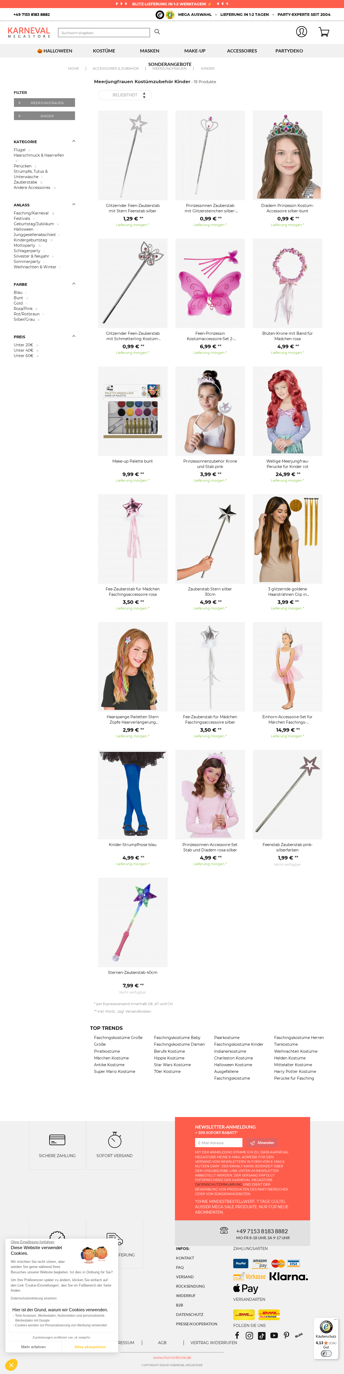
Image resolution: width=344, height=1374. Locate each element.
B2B (179, 1305)
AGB (162, 1342)
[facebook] (239, 1337)
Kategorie (25, 141)
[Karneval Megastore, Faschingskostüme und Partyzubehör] (29, 32)
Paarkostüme (226, 1037)
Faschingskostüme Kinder (238, 1044)
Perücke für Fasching (294, 1078)
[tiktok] (264, 1337)
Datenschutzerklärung (218, 1184)
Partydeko (289, 51)
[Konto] (302, 32)
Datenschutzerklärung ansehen (34, 1298)
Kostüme (104, 51)
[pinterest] (289, 1337)
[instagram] (252, 1337)
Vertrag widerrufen (214, 1342)
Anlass (22, 205)
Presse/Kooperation (196, 1324)
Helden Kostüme (290, 1058)
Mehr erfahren (33, 1347)
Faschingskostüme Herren (299, 1037)
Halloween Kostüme (233, 1064)
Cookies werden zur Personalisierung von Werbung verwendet (61, 1325)
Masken (149, 51)
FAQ (180, 1267)
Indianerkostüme (230, 1051)
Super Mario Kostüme (114, 1071)
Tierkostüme (286, 1044)
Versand (185, 1276)
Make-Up (195, 51)
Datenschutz (189, 1314)
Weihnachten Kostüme (295, 1051)
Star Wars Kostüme (172, 1064)
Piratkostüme (107, 1051)
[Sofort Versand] (115, 1139)
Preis (19, 336)
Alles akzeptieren (90, 1347)
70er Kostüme (167, 1071)
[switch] (326, 1353)
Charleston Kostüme (233, 1058)
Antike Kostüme (109, 1064)
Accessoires (242, 51)
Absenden (265, 1142)
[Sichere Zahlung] (57, 1139)
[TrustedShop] (165, 14)
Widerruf (186, 1295)
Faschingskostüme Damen (179, 1044)
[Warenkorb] (327, 32)
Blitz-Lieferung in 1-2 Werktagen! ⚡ (172, 4)
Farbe (20, 284)
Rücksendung (190, 1286)
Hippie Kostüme (169, 1058)
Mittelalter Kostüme (293, 1064)
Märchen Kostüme (111, 1058)
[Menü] (335, 1320)
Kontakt (185, 1258)
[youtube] (276, 1337)
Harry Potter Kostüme (295, 1071)
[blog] (301, 1337)
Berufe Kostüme (169, 1051)
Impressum (122, 1342)
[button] (11, 1364)
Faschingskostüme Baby (177, 1037)
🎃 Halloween (54, 51)
